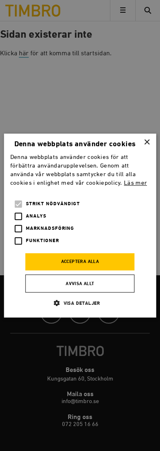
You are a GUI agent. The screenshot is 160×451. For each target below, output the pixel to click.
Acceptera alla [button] (80, 262)
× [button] (147, 142)
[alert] (80, 225)
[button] (80, 303)
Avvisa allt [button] (80, 283)
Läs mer (135, 183)
